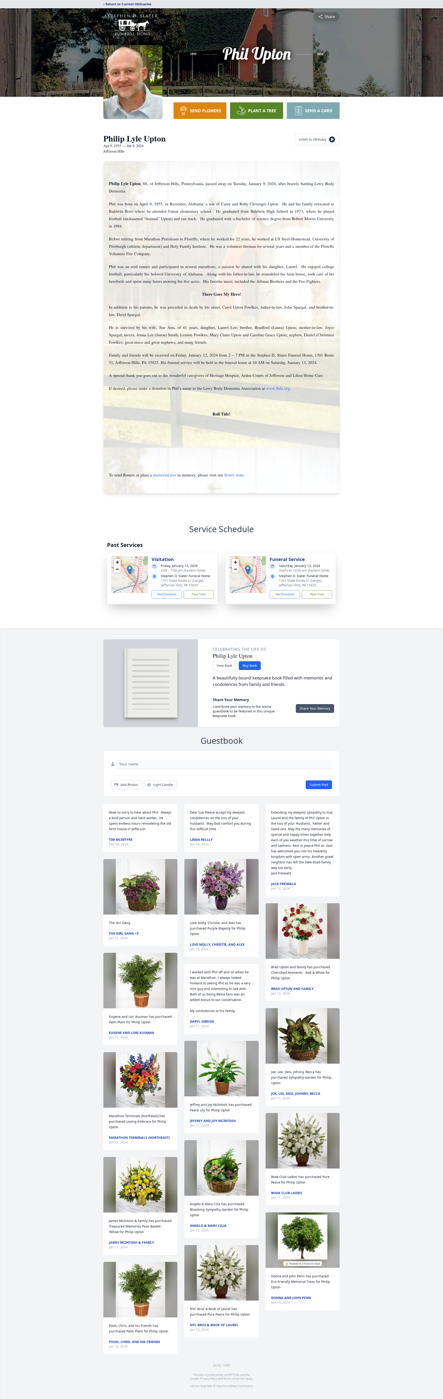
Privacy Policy (208, 1379)
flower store (234, 475)
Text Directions (166, 594)
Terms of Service (234, 1379)
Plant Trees (199, 594)
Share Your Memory (315, 708)
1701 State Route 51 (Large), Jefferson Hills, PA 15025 (182, 582)
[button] (129, 570)
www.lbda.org (278, 388)
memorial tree (164, 475)
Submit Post (319, 784)
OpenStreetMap (226, 1386)
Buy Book (250, 665)
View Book (224, 665)
